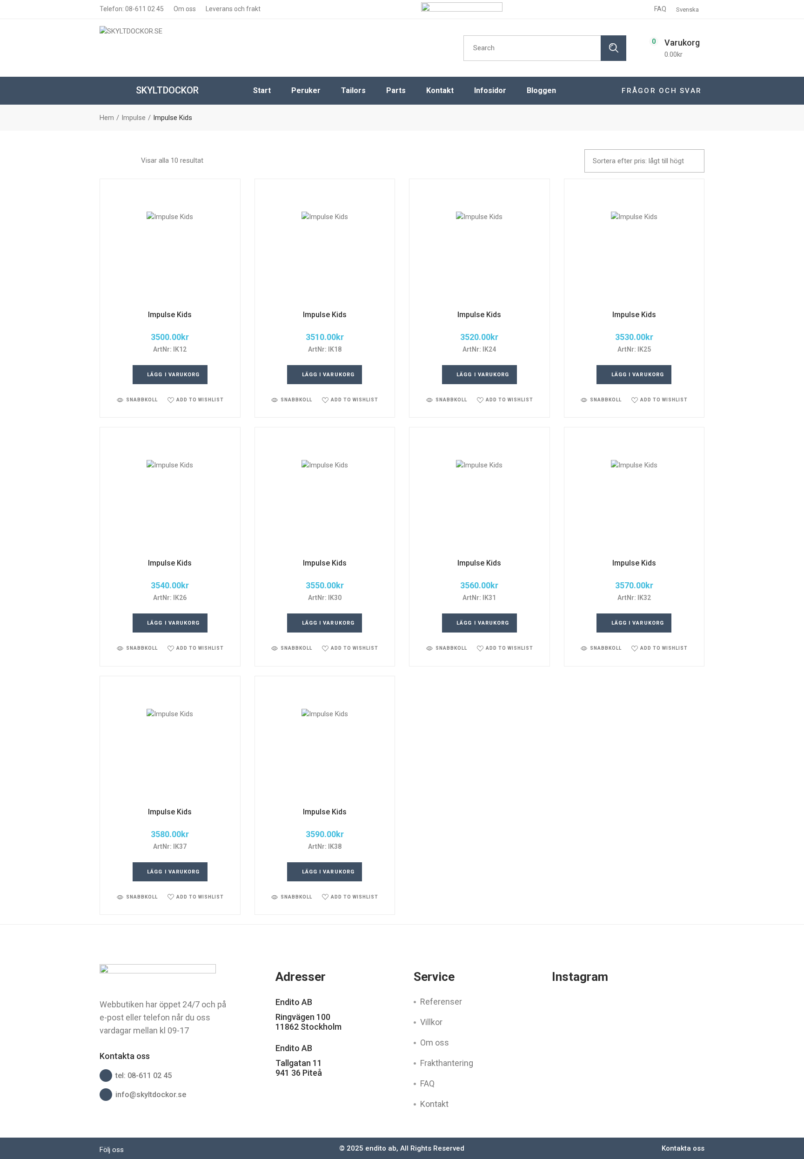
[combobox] (644, 161)
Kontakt (434, 1104)
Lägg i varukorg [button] (173, 375)
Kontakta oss (683, 1148)
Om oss (184, 9)
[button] (137, 400)
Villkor (431, 1022)
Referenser (441, 1001)
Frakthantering (446, 1063)
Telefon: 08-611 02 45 (132, 9)
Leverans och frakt (232, 9)
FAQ (660, 9)
